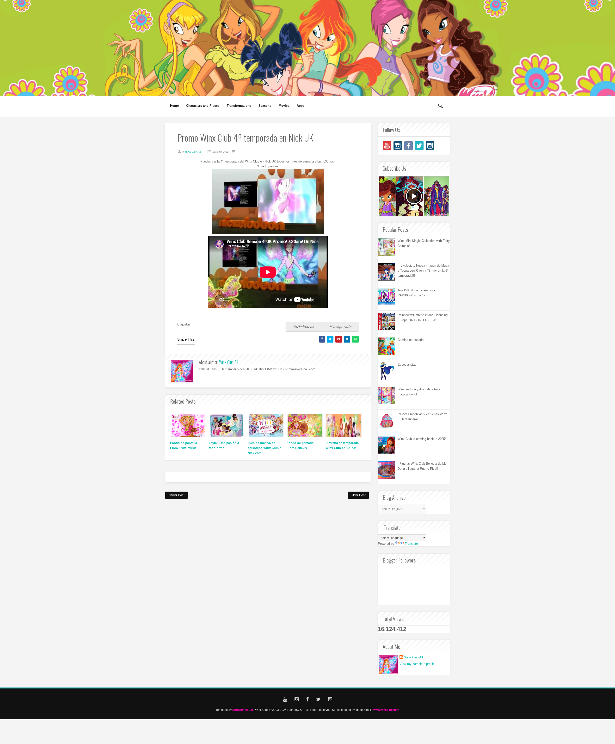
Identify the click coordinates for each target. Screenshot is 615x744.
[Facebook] (408, 145)
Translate (411, 543)
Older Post (358, 495)
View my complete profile (417, 664)
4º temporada (340, 326)
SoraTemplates (242, 709)
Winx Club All (228, 362)
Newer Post (176, 495)
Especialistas (407, 364)
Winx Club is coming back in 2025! (422, 439)
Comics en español (411, 340)
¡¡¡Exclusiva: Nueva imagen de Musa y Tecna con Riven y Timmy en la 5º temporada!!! (423, 270)
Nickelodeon (303, 326)
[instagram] (398, 145)
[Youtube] (387, 145)
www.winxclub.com (386, 709)
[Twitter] (419, 145)
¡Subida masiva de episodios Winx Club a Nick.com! (264, 448)
